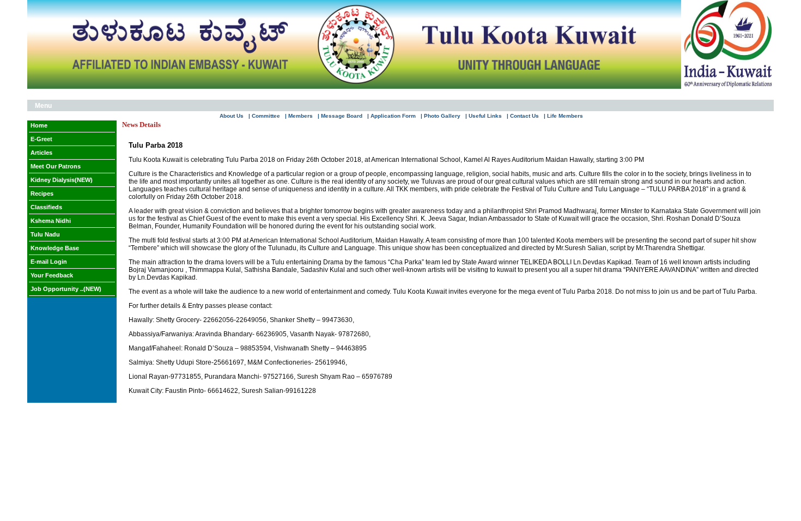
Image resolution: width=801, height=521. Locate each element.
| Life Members (563, 116)
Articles (41, 152)
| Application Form (391, 116)
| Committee (264, 116)
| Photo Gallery (440, 116)
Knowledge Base (55, 248)
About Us (232, 116)
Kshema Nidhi (51, 220)
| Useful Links (483, 116)
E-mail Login (49, 261)
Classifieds (46, 207)
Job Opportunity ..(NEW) (66, 289)
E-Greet (41, 139)
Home (39, 125)
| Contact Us (523, 116)
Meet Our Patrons (56, 166)
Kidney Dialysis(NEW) (62, 180)
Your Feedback (52, 275)
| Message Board (340, 116)
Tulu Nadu (45, 234)
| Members (299, 116)
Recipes (42, 193)
